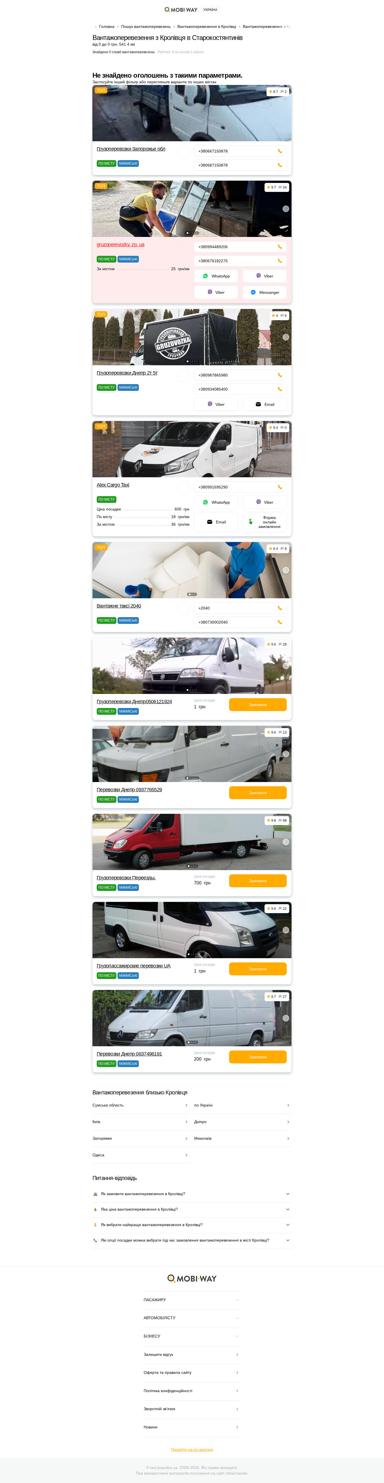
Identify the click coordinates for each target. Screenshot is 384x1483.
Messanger (269, 292)
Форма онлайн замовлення (269, 522)
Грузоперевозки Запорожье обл (131, 149)
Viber (268, 276)
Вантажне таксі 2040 (119, 606)
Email (269, 404)
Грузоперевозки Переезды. (126, 878)
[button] (187, 233)
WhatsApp (221, 276)
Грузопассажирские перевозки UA (133, 966)
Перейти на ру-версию (192, 1449)
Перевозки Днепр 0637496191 (129, 1054)
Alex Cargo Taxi (113, 485)
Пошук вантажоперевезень (146, 26)
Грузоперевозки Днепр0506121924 (134, 701)
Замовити (258, 704)
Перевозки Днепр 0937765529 (129, 789)
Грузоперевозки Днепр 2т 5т (127, 373)
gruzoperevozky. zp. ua (120, 244)
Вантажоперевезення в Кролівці (206, 26)
